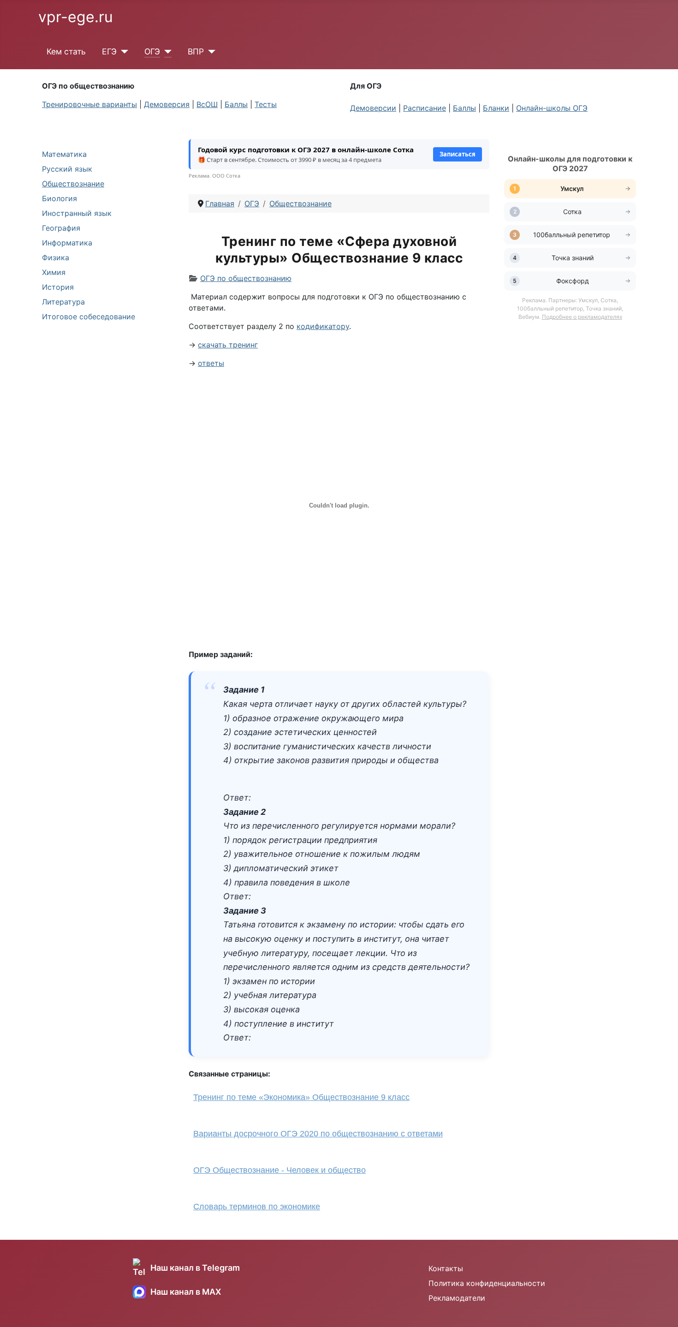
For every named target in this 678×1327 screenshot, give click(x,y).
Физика (55, 257)
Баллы (236, 104)
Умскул (572, 188)
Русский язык (67, 168)
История (58, 287)
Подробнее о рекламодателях (582, 316)
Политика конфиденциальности (486, 1283)
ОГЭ (152, 51)
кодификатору (323, 326)
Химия (53, 272)
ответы (211, 363)
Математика (64, 154)
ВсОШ (207, 104)
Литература (63, 301)
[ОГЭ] (166, 52)
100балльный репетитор (572, 235)
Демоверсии (373, 108)
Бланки (496, 108)
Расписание (424, 108)
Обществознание (73, 183)
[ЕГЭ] (122, 52)
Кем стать (66, 51)
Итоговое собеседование (88, 316)
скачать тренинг (228, 344)
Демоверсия (167, 104)
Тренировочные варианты (89, 104)
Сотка (572, 211)
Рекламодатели (456, 1298)
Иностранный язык (77, 213)
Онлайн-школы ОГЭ (552, 108)
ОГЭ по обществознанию (245, 278)
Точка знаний (573, 258)
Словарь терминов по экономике (256, 1206)
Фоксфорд (572, 281)
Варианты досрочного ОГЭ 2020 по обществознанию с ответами (318, 1133)
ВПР (196, 51)
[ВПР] (209, 52)
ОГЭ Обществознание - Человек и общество (279, 1170)
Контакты (445, 1268)
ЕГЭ (109, 51)
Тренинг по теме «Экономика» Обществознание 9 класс (301, 1097)
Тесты (266, 104)
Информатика (67, 242)
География (61, 228)
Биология (59, 198)
